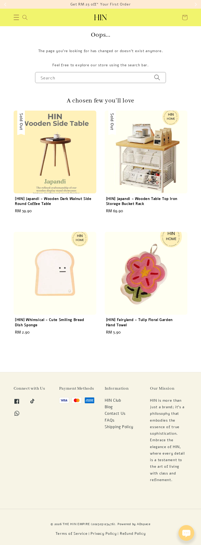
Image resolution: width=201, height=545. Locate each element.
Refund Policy (133, 533)
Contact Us (115, 413)
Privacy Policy (103, 533)
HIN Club (113, 400)
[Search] (157, 77)
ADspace (143, 524)
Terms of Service (71, 533)
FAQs (110, 420)
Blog (109, 407)
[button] (16, 18)
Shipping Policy (119, 426)
